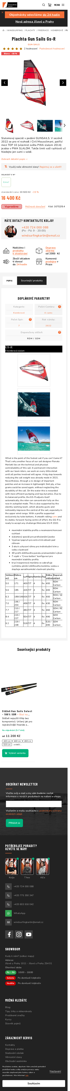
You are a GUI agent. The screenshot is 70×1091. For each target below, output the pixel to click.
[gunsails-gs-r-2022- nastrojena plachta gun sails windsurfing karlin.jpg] (34, 366)
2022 (48, 325)
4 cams (48, 313)
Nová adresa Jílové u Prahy (34, 22)
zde (27, 1075)
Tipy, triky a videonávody (18, 1011)
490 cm (27, 741)
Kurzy (8, 1019)
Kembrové (19, 313)
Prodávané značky (15, 1015)
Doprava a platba (14, 1049)
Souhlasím (34, 1083)
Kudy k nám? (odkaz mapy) (19, 956)
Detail (15, 753)
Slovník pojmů (13, 1023)
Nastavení (55, 1071)
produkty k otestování (20, 252)
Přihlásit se (14, 822)
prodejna (51, 261)
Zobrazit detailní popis (13, 159)
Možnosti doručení (35, 206)
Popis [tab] (10, 280)
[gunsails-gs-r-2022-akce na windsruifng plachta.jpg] (34, 400)
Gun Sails (34, 44)
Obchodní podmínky (16, 1061)
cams (54, 516)
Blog (7, 1007)
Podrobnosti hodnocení (51, 48)
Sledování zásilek (14, 1053)
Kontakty (10, 1044)
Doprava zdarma (51, 249)
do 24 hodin (51, 15)
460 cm (17, 741)
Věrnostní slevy (13, 1057)
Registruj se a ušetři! (51, 166)
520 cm (7, 744)
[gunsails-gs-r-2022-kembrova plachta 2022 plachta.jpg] (34, 434)
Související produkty (32, 280)
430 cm (7, 741)
